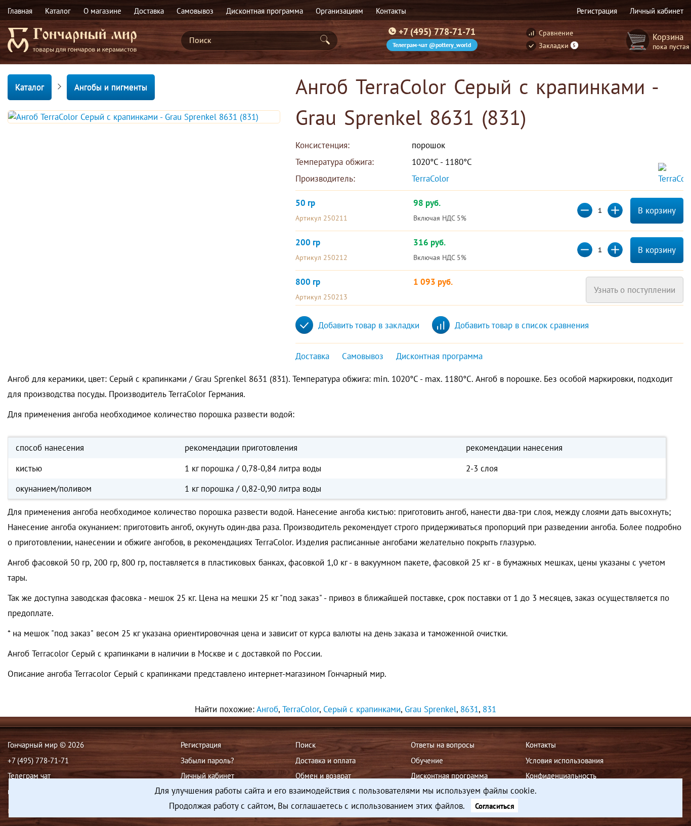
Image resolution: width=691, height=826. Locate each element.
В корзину (657, 210)
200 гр (307, 242)
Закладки (557, 45)
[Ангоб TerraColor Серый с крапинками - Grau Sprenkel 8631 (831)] (144, 117)
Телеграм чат (29, 775)
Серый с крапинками (362, 709)
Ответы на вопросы (442, 745)
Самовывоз (362, 356)
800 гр (307, 281)
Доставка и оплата (325, 760)
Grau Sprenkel (430, 709)
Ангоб (267, 709)
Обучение (427, 760)
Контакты (541, 745)
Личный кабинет (207, 775)
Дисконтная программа (439, 356)
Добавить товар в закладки (368, 325)
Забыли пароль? (207, 760)
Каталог (29, 87)
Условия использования (564, 760)
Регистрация (201, 745)
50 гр (305, 202)
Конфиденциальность (561, 775)
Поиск (305, 745)
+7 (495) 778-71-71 (437, 31)
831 (489, 709)
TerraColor (432, 178)
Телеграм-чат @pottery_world (432, 45)
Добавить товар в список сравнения (522, 325)
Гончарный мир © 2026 (46, 745)
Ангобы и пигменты (110, 87)
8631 (469, 709)
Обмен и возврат (323, 775)
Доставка (312, 356)
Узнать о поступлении (634, 289)
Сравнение (556, 32)
